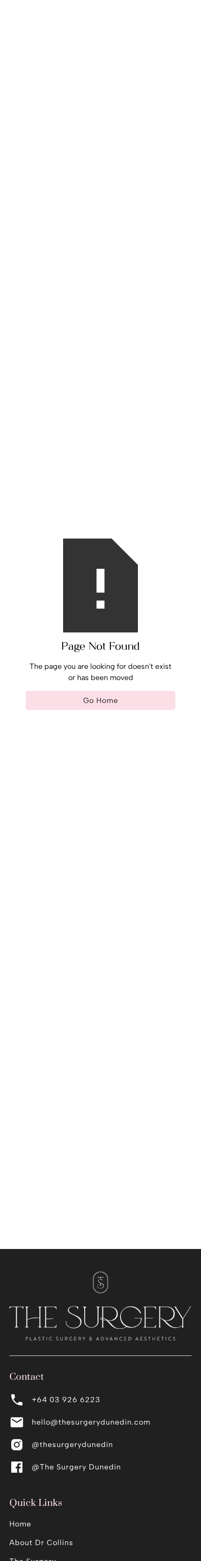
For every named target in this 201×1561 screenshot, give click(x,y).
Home (20, 1523)
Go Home (100, 700)
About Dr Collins (41, 1542)
